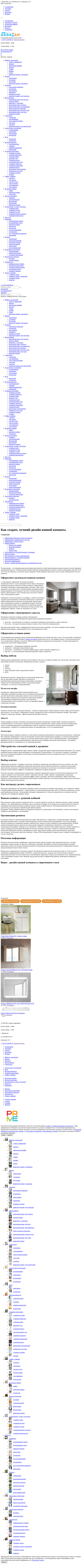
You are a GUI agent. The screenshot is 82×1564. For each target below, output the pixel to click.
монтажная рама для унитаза (18, 99)
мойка (11, 190)
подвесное (12, 140)
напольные (12, 132)
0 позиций (4, 289)
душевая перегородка (16, 215)
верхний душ (13, 158)
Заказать (3, 292)
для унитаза (13, 187)
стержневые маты (15, 269)
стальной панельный (16, 255)
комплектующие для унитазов (19, 96)
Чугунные (12, 82)
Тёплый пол (9, 262)
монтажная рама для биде (17, 105)
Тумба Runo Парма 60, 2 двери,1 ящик (14, 936)
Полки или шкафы (15, 545)
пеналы (11, 67)
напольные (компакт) (16, 87)
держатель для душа (15, 171)
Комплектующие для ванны (18, 83)
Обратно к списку (10, 901)
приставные (13, 90)
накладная (12, 226)
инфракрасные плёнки (16, 264)
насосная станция (15, 242)
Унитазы (8, 85)
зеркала (11, 64)
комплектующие (14, 114)
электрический (14, 144)
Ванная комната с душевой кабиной (17, 557)
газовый (11, 146)
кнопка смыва (13, 101)
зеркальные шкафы (15, 65)
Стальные (12, 80)
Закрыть (9, 1135)
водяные (12, 258)
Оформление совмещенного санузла (17, 540)
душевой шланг (14, 167)
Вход (2, 50)
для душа (12, 123)
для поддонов (13, 183)
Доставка (8, 8)
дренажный (13, 239)
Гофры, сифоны (10, 176)
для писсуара (13, 182)
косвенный (12, 149)
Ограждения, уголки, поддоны (15, 207)
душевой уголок (14, 212)
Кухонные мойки (10, 189)
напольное (12, 139)
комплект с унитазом (16, 103)
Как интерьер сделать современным (17, 556)
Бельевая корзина (15, 547)
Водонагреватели (11, 142)
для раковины (13, 119)
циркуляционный (15, 248)
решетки (12, 280)
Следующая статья (51, 901)
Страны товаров (10, 1099)
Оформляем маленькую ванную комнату (18, 538)
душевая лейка (14, 157)
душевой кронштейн (16, 165)
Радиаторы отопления (12, 249)
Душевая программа (12, 151)
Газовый (12, 198)
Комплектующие (14, 205)
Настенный (13, 203)
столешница (13, 232)
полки (11, 73)
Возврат (7, 14)
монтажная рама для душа (17, 112)
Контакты (8, 12)
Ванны (7, 76)
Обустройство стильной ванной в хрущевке (20, 552)
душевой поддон (14, 210)
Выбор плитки (10, 554)
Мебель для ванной (11, 60)
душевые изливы (14, 173)
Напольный (13, 201)
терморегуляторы (15, 271)
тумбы (11, 69)
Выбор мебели (10, 543)
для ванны (12, 117)
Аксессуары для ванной (13, 128)
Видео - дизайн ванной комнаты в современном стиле (23, 563)
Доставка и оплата (11, 22)
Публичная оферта (11, 24)
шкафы (11, 71)
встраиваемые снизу (16, 223)
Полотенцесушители (12, 257)
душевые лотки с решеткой (18, 276)
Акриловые (13, 78)
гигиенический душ (15, 162)
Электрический (14, 199)
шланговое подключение (17, 169)
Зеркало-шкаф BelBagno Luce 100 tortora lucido (16, 970)
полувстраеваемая (15, 230)
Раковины (8, 219)
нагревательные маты (16, 265)
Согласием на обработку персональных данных (41, 1131)
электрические (14, 260)
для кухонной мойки (16, 121)
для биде (12, 124)
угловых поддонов (30, 639)
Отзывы (7, 1103)
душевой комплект (15, 155)
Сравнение (8, 29)
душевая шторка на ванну (17, 214)
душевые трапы (14, 278)
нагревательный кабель (17, 267)
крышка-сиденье (14, 94)
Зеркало (11, 549)
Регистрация (9, 50)
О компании (9, 7)
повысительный (14, 244)
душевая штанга (14, 160)
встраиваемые (13, 130)
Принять (4, 1562)
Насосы (7, 237)
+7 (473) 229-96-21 (7, 285)
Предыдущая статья (31, 901)
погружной (12, 246)
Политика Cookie (38, 1560)
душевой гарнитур (15, 164)
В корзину (9, 938)
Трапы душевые (10, 273)
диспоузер (12, 194)
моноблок (12, 92)
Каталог (7, 28)
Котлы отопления (11, 196)
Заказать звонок (19, 39)
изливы (11, 174)
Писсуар (8, 217)
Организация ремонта (12, 559)
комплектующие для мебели (18, 74)
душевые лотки (14, 274)
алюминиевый (14, 251)
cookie (48, 1126)
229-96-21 (7, 39)
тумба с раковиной (15, 62)
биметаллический (15, 253)
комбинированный (15, 148)
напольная (12, 235)
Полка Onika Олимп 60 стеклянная (13, 1013)
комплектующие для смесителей (20, 126)
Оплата (7, 10)
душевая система (14, 153)
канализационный (15, 240)
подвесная (12, 228)
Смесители (8, 115)
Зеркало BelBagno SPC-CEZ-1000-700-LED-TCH (17, 1003)
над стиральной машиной (17, 233)
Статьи (7, 1101)
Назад (3, 1135)
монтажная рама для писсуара (19, 110)
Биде (6, 137)
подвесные (12, 89)
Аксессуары (13, 550)
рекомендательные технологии (62, 1126)
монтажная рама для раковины (19, 107)
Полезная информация (12, 561)
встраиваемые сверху (16, 221)
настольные (13, 133)
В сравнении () (6, 51)
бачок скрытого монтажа (17, 108)
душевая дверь (14, 208)
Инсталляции (9, 98)
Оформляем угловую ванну (14, 541)
